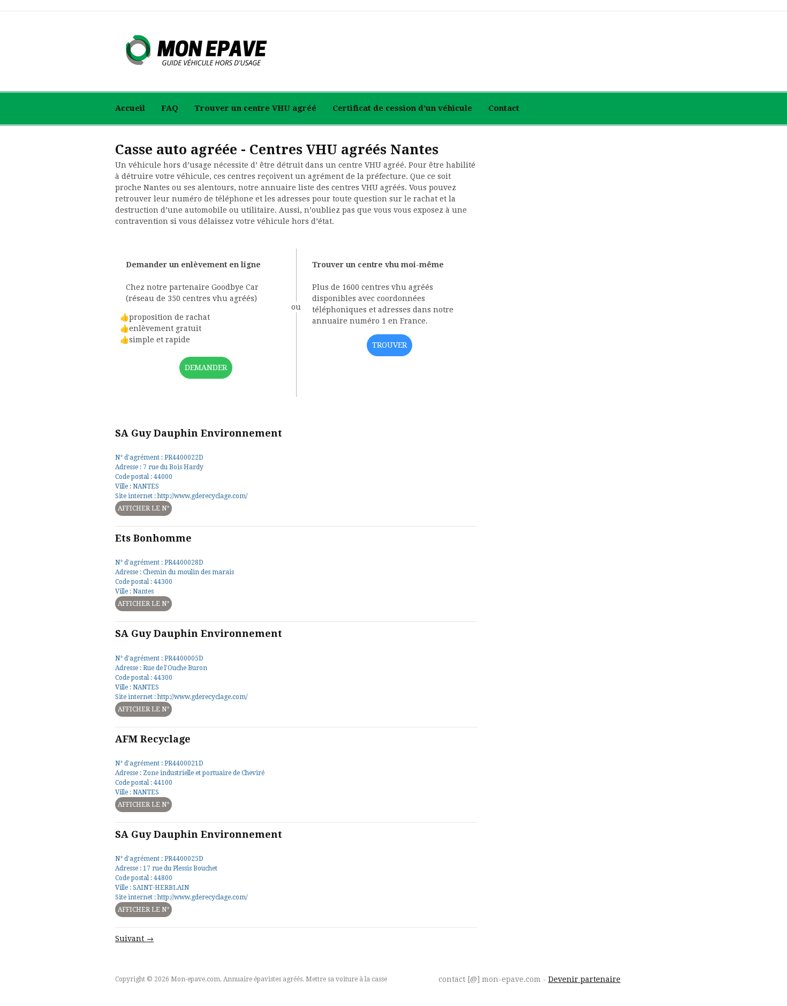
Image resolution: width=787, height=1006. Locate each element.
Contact (503, 108)
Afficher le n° (143, 508)
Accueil (130, 108)
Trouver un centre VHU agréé (255, 108)
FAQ (169, 108)
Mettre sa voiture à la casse (346, 979)
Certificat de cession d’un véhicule (402, 108)
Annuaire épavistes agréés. (263, 979)
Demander (206, 367)
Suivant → (134, 938)
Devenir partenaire (584, 979)
